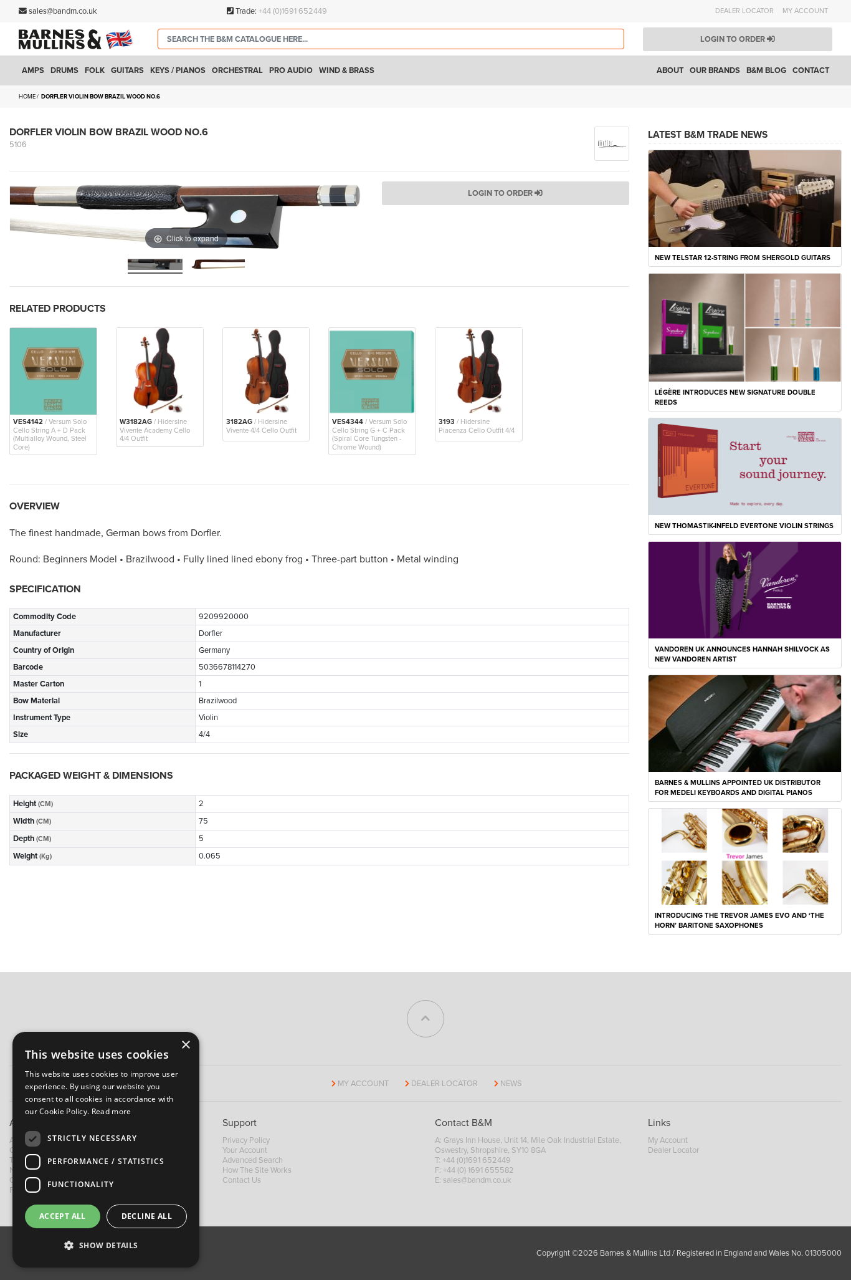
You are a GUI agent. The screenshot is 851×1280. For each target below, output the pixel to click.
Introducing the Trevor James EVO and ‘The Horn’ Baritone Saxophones (739, 921)
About (670, 70)
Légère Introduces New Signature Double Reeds (735, 397)
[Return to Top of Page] (425, 1019)
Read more (111, 1111)
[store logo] (79, 39)
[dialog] (105, 1150)
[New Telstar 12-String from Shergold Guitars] (745, 197)
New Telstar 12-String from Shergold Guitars (742, 258)
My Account (805, 11)
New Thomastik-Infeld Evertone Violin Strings (744, 526)
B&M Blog (766, 70)
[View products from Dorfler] (611, 143)
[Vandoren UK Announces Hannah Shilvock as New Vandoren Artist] (745, 589)
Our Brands (715, 70)
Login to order (733, 39)
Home (27, 96)
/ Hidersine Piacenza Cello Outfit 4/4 (477, 426)
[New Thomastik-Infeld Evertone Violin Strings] (745, 466)
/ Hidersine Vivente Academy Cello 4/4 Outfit (155, 430)
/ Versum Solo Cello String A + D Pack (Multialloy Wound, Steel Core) (50, 434)
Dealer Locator (744, 11)
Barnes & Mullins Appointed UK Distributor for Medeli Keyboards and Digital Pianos (737, 788)
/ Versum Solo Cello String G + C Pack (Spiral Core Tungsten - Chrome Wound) (369, 434)
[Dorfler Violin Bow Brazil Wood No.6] (155, 266)
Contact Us (241, 1180)
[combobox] (391, 39)
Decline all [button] (146, 1216)
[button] (106, 1245)
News (511, 1084)
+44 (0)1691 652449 (293, 11)
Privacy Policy (246, 1140)
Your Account (244, 1150)
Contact (810, 70)
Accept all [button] (62, 1216)
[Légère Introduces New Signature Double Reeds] (745, 326)
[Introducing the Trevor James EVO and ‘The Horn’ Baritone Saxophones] (745, 856)
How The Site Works (257, 1170)
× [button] (185, 1045)
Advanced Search (252, 1160)
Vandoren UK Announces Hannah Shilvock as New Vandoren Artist (742, 654)
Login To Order (501, 193)
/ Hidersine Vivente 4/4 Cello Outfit (261, 426)
